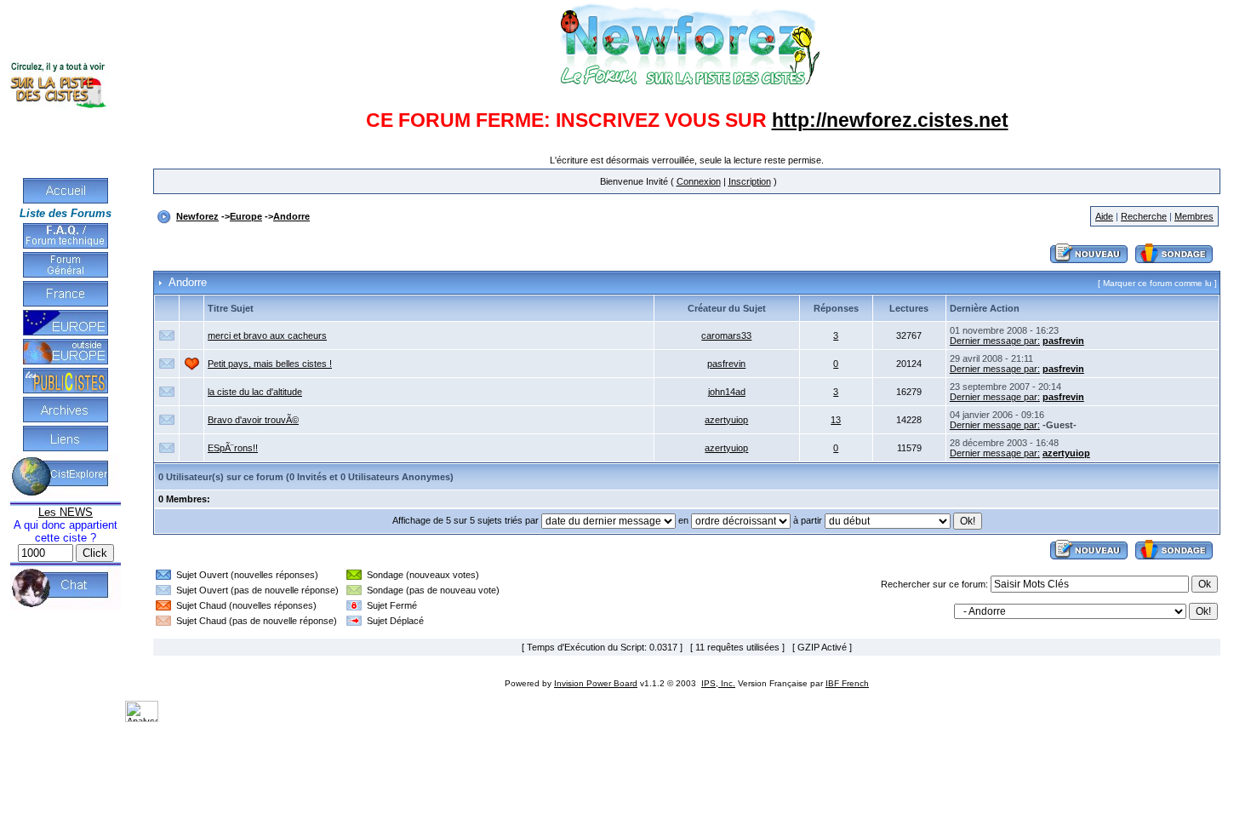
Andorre (291, 216)
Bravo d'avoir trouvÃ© (253, 420)
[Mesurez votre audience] (141, 719)
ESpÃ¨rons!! (233, 448)
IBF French (847, 683)
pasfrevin (1063, 340)
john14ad (726, 392)
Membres (1194, 216)
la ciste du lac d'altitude (255, 392)
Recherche (1144, 216)
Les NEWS (65, 512)
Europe (246, 216)
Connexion (699, 181)
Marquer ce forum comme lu (1157, 283)
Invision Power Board (595, 683)
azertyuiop (726, 420)
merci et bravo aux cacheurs (267, 335)
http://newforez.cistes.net (890, 120)
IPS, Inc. (718, 683)
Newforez (197, 216)
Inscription (749, 181)
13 (836, 420)
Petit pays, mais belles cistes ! (270, 363)
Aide (1104, 216)
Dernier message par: (995, 340)
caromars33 (726, 335)
